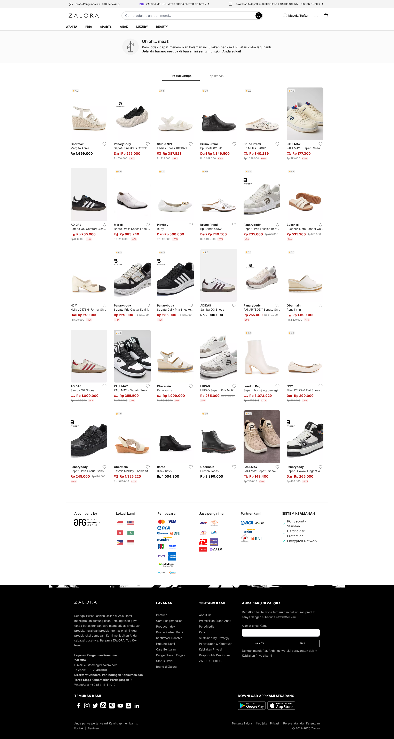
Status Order (164, 661)
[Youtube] (120, 706)
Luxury (142, 26)
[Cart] (325, 15)
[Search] (258, 15)
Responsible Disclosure (214, 655)
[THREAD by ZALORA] (104, 706)
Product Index (165, 626)
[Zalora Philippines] (120, 542)
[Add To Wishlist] (104, 144)
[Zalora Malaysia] (131, 523)
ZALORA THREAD (210, 661)
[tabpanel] (197, 286)
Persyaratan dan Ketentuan (301, 723)
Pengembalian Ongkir (170, 655)
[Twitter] (95, 706)
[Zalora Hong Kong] (120, 533)
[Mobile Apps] (128, 706)
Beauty (162, 26)
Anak (124, 26)
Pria (88, 26)
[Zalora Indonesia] (131, 542)
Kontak (79, 728)
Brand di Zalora (166, 666)
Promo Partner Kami (169, 632)
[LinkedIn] (137, 706)
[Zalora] (84, 16)
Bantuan (161, 615)
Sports (106, 26)
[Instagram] (87, 706)
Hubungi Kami (165, 643)
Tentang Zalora (242, 723)
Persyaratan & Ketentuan (215, 643)
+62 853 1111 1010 (103, 684)
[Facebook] (78, 706)
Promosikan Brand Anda (215, 620)
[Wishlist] (316, 15)
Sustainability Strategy (214, 638)
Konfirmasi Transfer (169, 638)
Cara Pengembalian (169, 620)
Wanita (71, 26)
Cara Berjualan (166, 649)
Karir (202, 632)
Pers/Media (206, 626)
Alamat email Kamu (254, 625)
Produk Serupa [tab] (181, 75)
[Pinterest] (112, 706)
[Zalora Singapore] (120, 523)
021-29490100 (97, 670)
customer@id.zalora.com (100, 665)
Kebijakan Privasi (210, 649)
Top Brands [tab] (215, 76)
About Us (205, 615)
